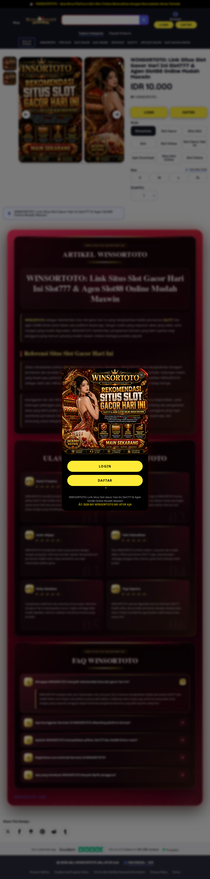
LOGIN (105, 466)
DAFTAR (105, 480)
